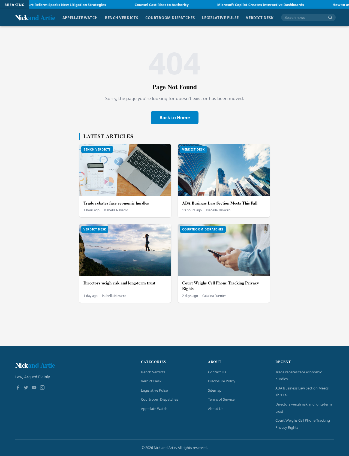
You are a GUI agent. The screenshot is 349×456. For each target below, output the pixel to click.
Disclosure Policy (221, 381)
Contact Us (217, 372)
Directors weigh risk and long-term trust (119, 283)
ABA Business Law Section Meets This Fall (219, 203)
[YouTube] (34, 388)
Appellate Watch (80, 17)
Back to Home (175, 118)
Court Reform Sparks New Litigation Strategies (49, 4)
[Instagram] (42, 388)
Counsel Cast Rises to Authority (146, 4)
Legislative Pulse (220, 17)
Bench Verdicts (121, 17)
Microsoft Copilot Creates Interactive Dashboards (245, 4)
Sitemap (214, 390)
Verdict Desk (259, 17)
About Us (215, 408)
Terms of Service (221, 399)
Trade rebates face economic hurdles (116, 203)
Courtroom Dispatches (170, 17)
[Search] (330, 18)
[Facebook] (17, 388)
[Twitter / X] (25, 388)
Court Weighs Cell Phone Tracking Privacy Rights (220, 286)
